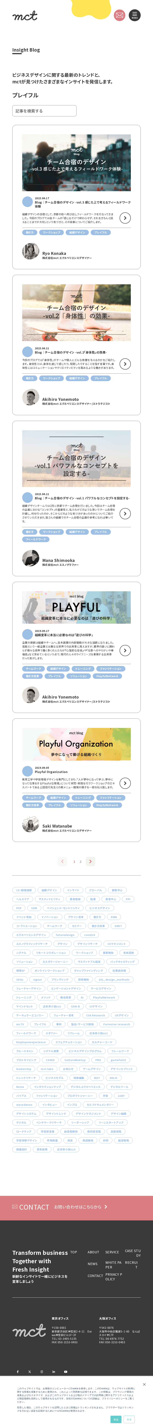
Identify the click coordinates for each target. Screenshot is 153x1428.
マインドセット (24, 1006)
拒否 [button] (129, 1419)
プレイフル (40, 1024)
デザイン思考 (76, 917)
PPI (128, 899)
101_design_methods (114, 979)
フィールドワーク (26, 1033)
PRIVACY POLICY (113, 1276)
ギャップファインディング (88, 970)
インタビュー (49, 1104)
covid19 (89, 935)
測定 (70, 1140)
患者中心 (110, 899)
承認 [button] (116, 1419)
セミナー (77, 926)
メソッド (46, 997)
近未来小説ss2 (98, 1033)
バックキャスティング (122, 961)
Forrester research (116, 1024)
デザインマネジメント (88, 1113)
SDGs (20, 979)
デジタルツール (119, 1087)
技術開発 (83, 979)
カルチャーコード (102, 1042)
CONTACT (95, 1275)
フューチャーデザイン (28, 988)
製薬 (93, 899)
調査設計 (21, 1149)
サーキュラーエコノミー (30, 1015)
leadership (23, 1069)
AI (82, 997)
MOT (97, 1078)
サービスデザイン (101, 988)
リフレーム (74, 1033)
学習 (105, 1096)
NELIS (113, 1078)
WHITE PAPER (113, 1264)
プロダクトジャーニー (80, 1096)
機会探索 (65, 997)
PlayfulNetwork (104, 997)
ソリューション (24, 961)
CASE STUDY (133, 1253)
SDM (34, 908)
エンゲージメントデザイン (66, 988)
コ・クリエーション (26, 926)
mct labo (47, 1069)
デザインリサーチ (87, 944)
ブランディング (59, 979)
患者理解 (75, 899)
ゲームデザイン (92, 1069)
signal (37, 979)
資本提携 (42, 1149)
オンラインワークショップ (50, 970)
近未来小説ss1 (52, 1006)
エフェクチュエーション (68, 1042)
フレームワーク (120, 1051)
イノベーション (49, 917)
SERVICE (112, 1252)
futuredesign (65, 935)
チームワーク (54, 926)
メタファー (52, 1033)
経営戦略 (123, 1140)
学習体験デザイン (26, 1140)
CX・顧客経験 (24, 890)
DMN (114, 917)
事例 (59, 1024)
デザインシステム (26, 1113)
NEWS (92, 1263)
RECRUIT (131, 1264)
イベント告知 (24, 917)
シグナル (21, 953)
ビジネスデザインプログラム (85, 1051)
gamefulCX (118, 1060)
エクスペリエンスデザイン (31, 935)
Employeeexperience (31, 1042)
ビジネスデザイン (99, 908)
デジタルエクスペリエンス (86, 1087)
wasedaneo (24, 1104)
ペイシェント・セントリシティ (63, 908)
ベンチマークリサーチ (49, 1122)
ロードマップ (23, 1131)
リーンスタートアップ (111, 1122)
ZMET (118, 926)
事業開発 (108, 953)
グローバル (95, 890)
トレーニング (24, 997)
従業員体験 (119, 970)
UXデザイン (122, 1015)
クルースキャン (25, 1051)
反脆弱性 (116, 1131)
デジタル (21, 1122)
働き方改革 (98, 926)
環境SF (20, 970)
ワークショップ (84, 953)
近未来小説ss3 (66, 1149)
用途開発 (87, 1140)
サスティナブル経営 (89, 961)
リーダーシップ (80, 1122)
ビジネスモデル (55, 1078)
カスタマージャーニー (55, 961)
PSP (18, 908)
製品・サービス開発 (82, 1024)
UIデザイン (96, 1006)
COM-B (75, 1006)
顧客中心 (117, 890)
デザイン (62, 944)
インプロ (72, 1104)
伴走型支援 (47, 1131)
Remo (20, 1087)
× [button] (144, 1383)
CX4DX (50, 1060)
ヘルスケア (22, 899)
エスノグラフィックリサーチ (32, 944)
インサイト (73, 890)
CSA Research (95, 1015)
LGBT (121, 1096)
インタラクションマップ (47, 1087)
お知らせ (68, 1069)
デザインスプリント (122, 1069)
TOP (73, 1252)
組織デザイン (49, 890)
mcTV (20, 1024)
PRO (98, 1060)
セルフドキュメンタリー (100, 1104)
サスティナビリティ (49, 899)
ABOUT (93, 1252)
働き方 (97, 917)
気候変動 (128, 953)
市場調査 (52, 1140)
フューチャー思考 (65, 1015)
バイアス (21, 1096)
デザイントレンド (56, 1113)
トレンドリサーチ (26, 1078)
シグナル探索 (51, 1051)
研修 (105, 1140)
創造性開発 (71, 1131)
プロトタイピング (26, 1060)
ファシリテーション (47, 1096)
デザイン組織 (119, 1113)
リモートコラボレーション (51, 953)
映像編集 (79, 1078)
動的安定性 (94, 1131)
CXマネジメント (116, 944)
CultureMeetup (75, 1060)
